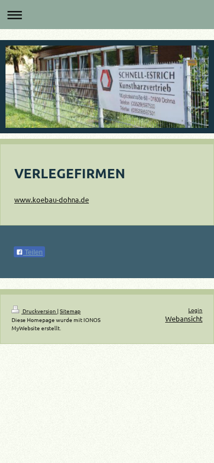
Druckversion (39, 311)
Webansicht (183, 318)
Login (195, 310)
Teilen (33, 252)
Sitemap (70, 311)
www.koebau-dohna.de (51, 199)
